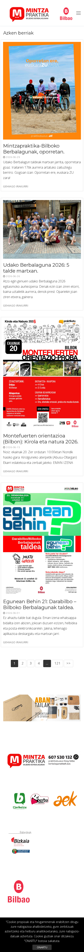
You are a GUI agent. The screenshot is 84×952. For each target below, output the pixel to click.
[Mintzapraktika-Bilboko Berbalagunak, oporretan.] (42, 91)
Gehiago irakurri (15, 186)
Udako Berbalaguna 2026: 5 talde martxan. (36, 268)
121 (57, 663)
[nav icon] (78, 13)
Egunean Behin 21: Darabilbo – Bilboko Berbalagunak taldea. (39, 605)
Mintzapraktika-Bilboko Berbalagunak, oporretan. (33, 149)
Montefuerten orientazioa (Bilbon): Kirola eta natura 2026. (40, 439)
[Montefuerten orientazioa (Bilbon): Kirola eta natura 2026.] (42, 374)
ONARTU (42, 947)
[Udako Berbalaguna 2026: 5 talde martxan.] (42, 229)
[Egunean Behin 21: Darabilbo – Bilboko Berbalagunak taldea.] (42, 540)
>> (68, 663)
